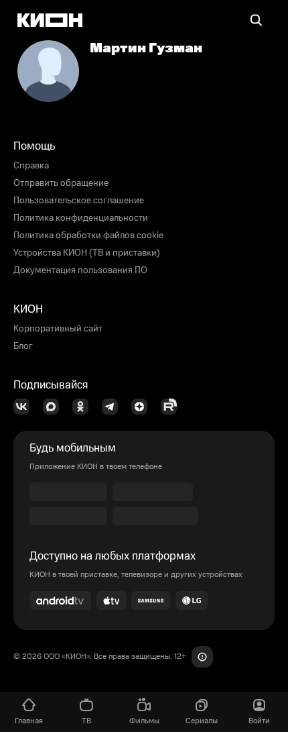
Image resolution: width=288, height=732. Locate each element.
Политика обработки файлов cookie (88, 235)
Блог (23, 346)
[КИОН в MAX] (55, 407)
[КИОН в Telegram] (114, 407)
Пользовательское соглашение (78, 201)
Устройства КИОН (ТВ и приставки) (86, 253)
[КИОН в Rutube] (173, 407)
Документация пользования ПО (80, 270)
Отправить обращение (61, 183)
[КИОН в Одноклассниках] (84, 407)
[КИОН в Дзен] (143, 407)
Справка (31, 166)
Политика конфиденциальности (80, 218)
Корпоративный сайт (57, 329)
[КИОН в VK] (25, 407)
